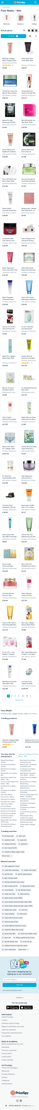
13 (23, 696)
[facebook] (21, 1100)
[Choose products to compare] (30, 36)
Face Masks (6, 7)
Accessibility (6, 1036)
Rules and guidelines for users (12, 1044)
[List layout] (32, 30)
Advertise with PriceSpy (11, 1023)
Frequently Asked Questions (12, 1033)
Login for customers (9, 1030)
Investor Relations (8, 1074)
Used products (7, 1084)
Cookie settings (7, 1060)
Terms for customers (9, 1050)
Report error (20, 700)
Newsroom (6, 1071)
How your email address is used (12, 990)
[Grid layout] (29, 30)
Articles (4, 1077)
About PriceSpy (7, 1017)
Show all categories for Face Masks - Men (28, 755)
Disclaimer (5, 1047)
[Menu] (2, 2)
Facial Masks (32, 714)
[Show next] (30, 696)
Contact (4, 1020)
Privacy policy (7, 1053)
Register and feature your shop (13, 1026)
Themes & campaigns (10, 1068)
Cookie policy (6, 1057)
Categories (6, 1080)
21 (27, 696)
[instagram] (17, 1100)
